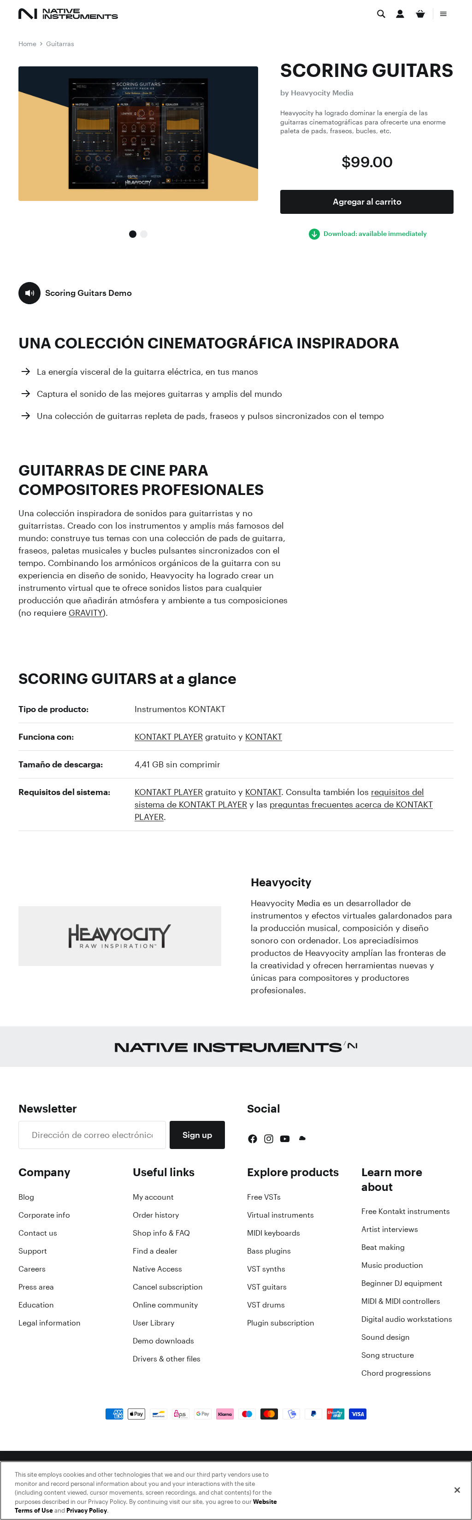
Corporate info (44, 1215)
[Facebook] (252, 1138)
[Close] (457, 1490)
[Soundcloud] (301, 1138)
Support (32, 1251)
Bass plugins (269, 1251)
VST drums (266, 1304)
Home (27, 43)
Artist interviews (389, 1229)
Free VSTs (264, 1197)
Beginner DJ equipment (401, 1283)
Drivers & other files (167, 1358)
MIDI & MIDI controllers (400, 1301)
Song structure (387, 1355)
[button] (75, 293)
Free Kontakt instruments (405, 1211)
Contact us (37, 1233)
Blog (26, 1197)
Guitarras (60, 43)
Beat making (383, 1247)
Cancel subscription (168, 1286)
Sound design (385, 1337)
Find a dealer (155, 1251)
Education (36, 1304)
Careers (32, 1269)
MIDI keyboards (273, 1233)
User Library (153, 1322)
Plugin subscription (280, 1322)
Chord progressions (396, 1373)
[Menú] (443, 14)
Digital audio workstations (406, 1319)
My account (153, 1197)
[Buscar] (381, 14)
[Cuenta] (400, 14)
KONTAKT (263, 736)
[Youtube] (284, 1138)
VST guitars (267, 1286)
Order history (156, 1215)
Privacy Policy (86, 1511)
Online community (165, 1304)
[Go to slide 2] (144, 234)
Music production (392, 1265)
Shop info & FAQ (161, 1233)
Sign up (197, 1135)
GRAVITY (86, 612)
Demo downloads (163, 1340)
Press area (36, 1286)
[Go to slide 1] (132, 234)
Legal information (49, 1322)
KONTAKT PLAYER (169, 736)
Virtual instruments (280, 1215)
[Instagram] (268, 1138)
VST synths (266, 1269)
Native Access (157, 1269)
